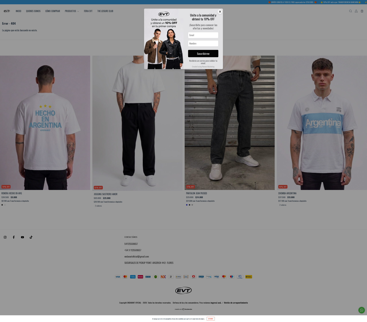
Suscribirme (203, 53)
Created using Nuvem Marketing (203, 66)
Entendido (210, 319)
